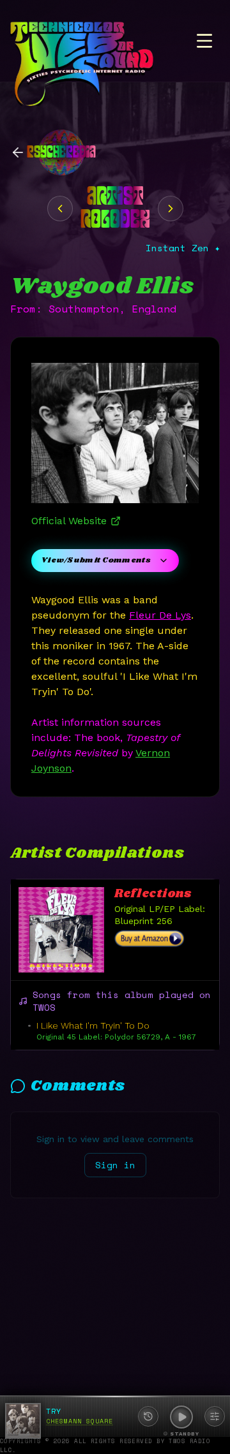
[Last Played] (148, 1416)
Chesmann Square (79, 1421)
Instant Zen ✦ (183, 248)
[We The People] (170, 208)
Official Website (69, 521)
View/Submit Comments (96, 560)
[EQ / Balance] (214, 1416)
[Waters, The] (60, 208)
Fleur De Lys (160, 615)
